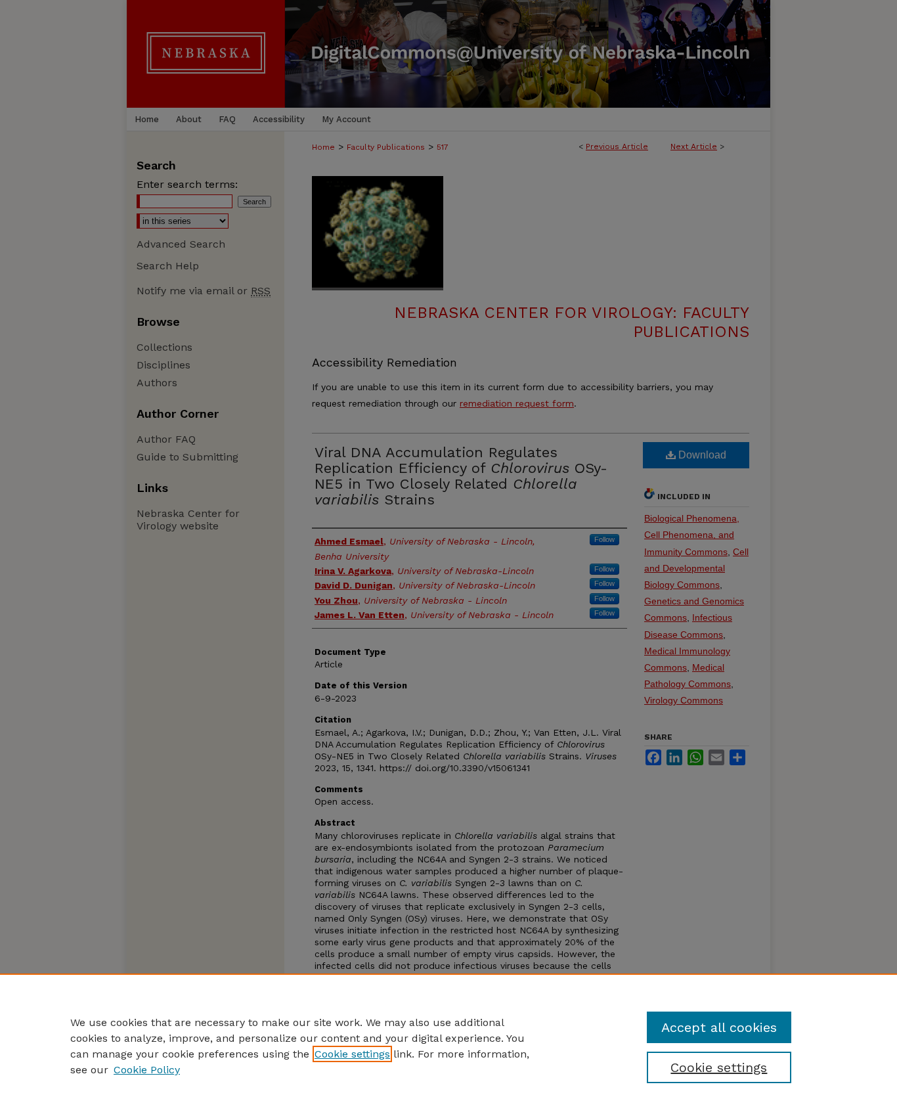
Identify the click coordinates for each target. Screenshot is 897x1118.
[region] (448, 1045)
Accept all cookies (719, 1027)
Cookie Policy (147, 1069)
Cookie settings (352, 1054)
